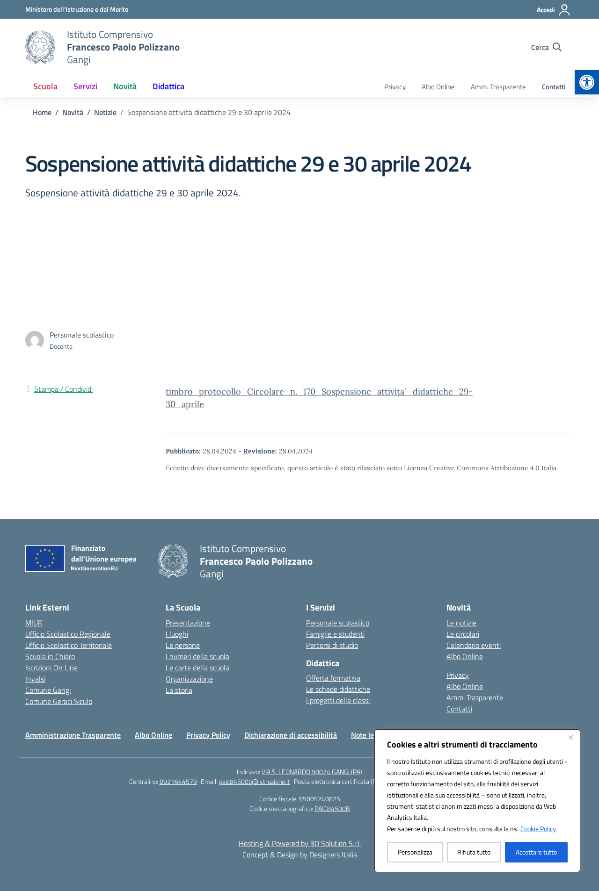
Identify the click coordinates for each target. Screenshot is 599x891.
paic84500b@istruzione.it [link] (254, 781)
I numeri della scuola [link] (197, 656)
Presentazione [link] (188, 622)
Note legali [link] (368, 734)
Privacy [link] (395, 86)
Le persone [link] (183, 645)
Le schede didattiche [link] (338, 689)
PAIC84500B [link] (332, 808)
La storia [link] (179, 690)
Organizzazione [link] (189, 678)
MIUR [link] (34, 622)
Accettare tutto (536, 852)
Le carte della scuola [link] (197, 667)
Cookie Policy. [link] (538, 829)
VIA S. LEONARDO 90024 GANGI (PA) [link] (312, 771)
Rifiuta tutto (473, 852)
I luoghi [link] (177, 634)
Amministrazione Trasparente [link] (73, 734)
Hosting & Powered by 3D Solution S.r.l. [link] (300, 843)
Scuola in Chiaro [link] (50, 656)
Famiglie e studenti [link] (335, 634)
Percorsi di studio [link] (332, 645)
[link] (587, 82)
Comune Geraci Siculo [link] (58, 701)
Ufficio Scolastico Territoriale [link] (68, 645)
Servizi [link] (85, 86)
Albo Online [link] (438, 86)
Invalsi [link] (35, 678)
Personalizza (415, 852)
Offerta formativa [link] (333, 677)
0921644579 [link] (178, 781)
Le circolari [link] (462, 634)
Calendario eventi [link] (473, 645)
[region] (477, 800)
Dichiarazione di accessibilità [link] (290, 734)
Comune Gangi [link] (48, 690)
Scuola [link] (45, 86)
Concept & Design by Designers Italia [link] (299, 854)
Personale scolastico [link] (337, 622)
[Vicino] (570, 737)
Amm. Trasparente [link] (498, 86)
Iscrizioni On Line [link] (51, 667)
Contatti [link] (554, 86)
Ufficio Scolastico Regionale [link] (67, 634)
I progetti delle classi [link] (338, 700)
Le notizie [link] (461, 622)
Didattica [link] (168, 86)
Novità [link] (125, 86)
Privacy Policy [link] (208, 734)
